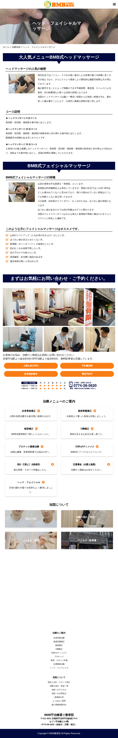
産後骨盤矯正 (59, 641)
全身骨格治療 (59, 638)
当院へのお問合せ (59, 693)
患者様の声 (59, 697)
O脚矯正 (59, 649)
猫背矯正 (59, 645)
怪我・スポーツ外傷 (59, 660)
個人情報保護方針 (59, 705)
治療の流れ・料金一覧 (59, 686)
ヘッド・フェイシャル (59, 668)
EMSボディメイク (59, 653)
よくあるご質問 (59, 701)
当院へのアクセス (59, 690)
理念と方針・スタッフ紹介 (59, 682)
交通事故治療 (59, 664)
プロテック (59, 656)
